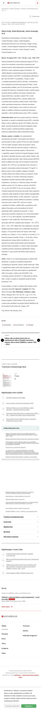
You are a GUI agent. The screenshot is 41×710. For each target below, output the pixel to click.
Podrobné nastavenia (12, 706)
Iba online (7, 532)
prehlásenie (17, 675)
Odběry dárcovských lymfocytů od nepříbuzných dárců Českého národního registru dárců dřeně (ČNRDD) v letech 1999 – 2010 (20, 341)
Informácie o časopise (11, 537)
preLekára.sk (10, 3)
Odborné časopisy (15, 8)
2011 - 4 (4, 10)
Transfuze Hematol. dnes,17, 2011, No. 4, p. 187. (24, 22)
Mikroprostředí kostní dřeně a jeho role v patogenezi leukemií (22, 439)
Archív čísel (7, 522)
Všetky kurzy (6, 606)
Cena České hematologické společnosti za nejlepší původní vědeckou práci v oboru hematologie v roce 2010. (22, 503)
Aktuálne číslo (8, 527)
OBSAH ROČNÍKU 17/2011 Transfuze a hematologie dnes (21, 511)
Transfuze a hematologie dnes (29, 8)
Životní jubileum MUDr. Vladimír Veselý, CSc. (18, 508)
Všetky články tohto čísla (11, 428)
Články (4, 626)
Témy (4, 644)
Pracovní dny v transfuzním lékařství (16, 447)
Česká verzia (35, 16)
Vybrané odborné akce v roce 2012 (15, 499)
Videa (4, 653)
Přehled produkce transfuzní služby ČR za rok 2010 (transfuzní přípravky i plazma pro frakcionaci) (20, 492)
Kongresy (5, 648)
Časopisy (5, 634)
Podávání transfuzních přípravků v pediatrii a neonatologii (21, 457)
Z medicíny (5, 629)
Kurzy (4, 639)
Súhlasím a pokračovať (28, 706)
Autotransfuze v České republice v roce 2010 (18, 496)
